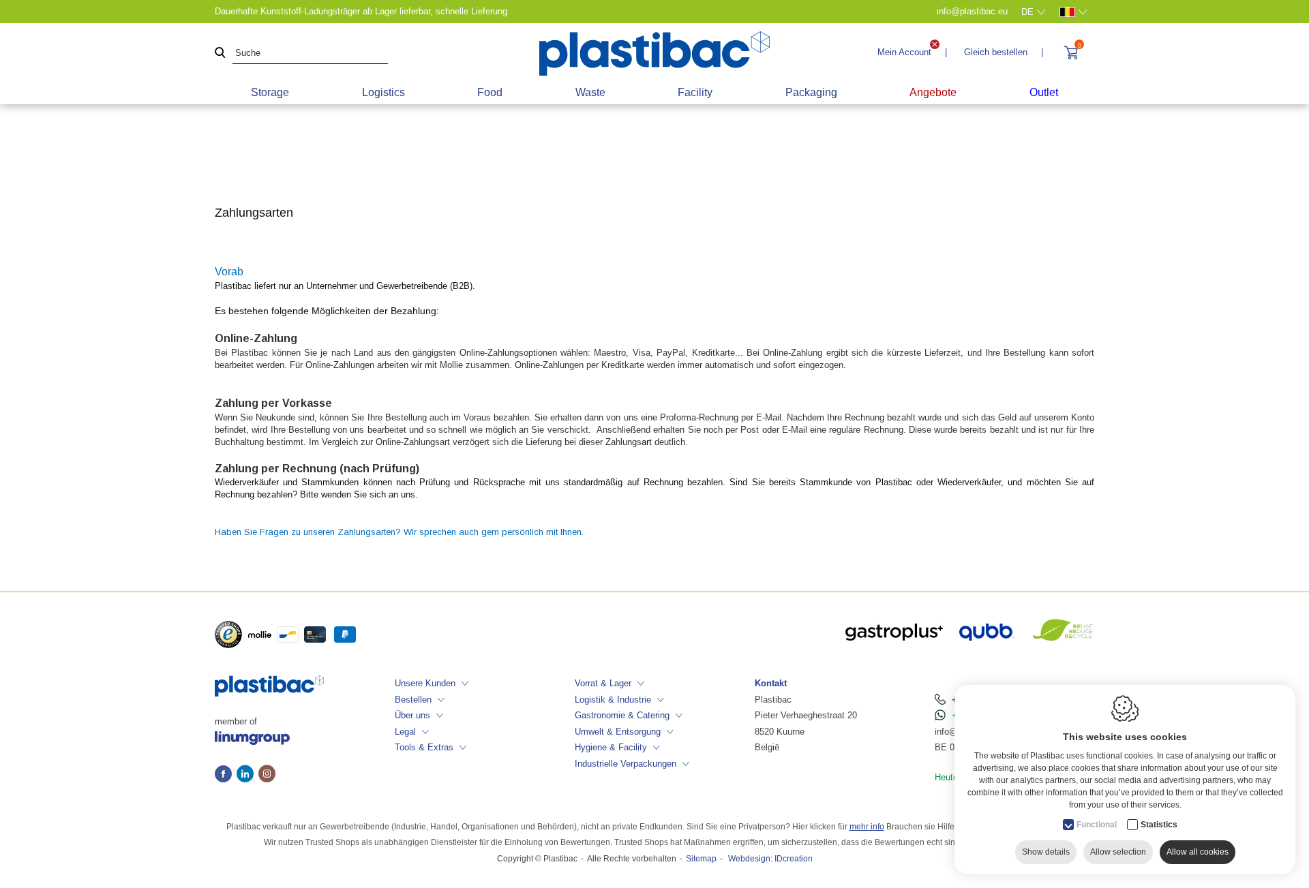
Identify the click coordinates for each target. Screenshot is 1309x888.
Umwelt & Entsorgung (618, 731)
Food (489, 92)
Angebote (933, 92)
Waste (590, 92)
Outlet (1043, 92)
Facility (695, 92)
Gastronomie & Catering (622, 715)
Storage (270, 92)
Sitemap (701, 858)
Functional (1097, 824)
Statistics (1159, 824)
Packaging (811, 92)
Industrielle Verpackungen (625, 764)
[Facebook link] (226, 774)
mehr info (866, 826)
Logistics (383, 92)
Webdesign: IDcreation (770, 858)
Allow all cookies (1198, 852)
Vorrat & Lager (603, 683)
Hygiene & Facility (611, 747)
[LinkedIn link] (247, 774)
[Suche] (220, 53)
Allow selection (1118, 852)
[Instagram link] (266, 774)
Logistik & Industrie (613, 699)
